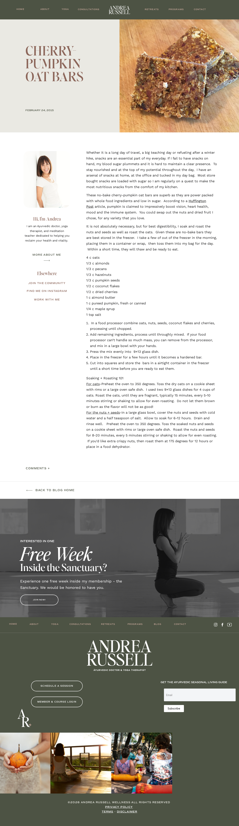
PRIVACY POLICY (119, 807)
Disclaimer (127, 811)
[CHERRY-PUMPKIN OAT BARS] (179, 75)
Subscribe (174, 708)
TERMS (107, 811)
